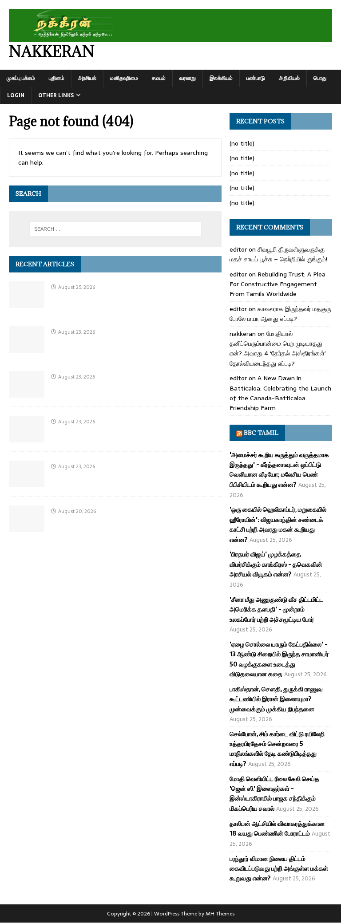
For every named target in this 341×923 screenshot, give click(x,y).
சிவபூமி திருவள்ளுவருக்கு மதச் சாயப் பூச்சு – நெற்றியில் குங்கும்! (278, 254)
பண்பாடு (255, 78)
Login (15, 95)
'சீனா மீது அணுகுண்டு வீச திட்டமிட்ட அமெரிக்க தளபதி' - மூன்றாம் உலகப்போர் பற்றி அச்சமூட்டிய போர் (276, 609)
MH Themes (220, 913)
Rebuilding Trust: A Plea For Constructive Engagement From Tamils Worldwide (277, 284)
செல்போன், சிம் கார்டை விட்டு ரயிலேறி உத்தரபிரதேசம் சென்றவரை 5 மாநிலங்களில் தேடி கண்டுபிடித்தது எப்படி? (277, 749)
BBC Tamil (261, 433)
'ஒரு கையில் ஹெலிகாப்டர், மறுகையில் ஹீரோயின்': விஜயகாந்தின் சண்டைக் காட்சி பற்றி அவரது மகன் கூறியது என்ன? (278, 524)
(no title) (242, 143)
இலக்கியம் (221, 78)
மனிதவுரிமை (124, 78)
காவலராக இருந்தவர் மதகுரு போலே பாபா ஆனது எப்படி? (280, 313)
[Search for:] (115, 229)
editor (238, 249)
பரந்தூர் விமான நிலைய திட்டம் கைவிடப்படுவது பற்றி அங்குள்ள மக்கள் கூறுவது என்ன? (279, 869)
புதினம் (56, 78)
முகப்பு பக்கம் (21, 78)
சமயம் (159, 78)
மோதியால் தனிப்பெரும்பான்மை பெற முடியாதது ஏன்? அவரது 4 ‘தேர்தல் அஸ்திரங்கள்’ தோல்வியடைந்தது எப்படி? (278, 348)
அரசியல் (87, 78)
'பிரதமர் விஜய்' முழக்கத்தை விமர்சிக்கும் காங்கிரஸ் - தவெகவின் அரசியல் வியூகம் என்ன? (276, 564)
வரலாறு (187, 78)
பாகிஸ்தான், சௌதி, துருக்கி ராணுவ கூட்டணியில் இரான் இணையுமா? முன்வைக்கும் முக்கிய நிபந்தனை (276, 699)
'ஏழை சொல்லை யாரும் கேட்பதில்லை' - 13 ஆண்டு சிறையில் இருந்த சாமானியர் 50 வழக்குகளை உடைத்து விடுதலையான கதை (279, 659)
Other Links (56, 95)
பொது (319, 78)
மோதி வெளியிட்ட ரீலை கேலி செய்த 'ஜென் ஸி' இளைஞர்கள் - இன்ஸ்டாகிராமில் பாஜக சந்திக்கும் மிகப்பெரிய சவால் (274, 793)
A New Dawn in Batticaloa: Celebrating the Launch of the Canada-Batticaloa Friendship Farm (280, 393)
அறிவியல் (289, 78)
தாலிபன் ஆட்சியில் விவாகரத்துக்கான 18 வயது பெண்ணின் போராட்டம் (277, 828)
